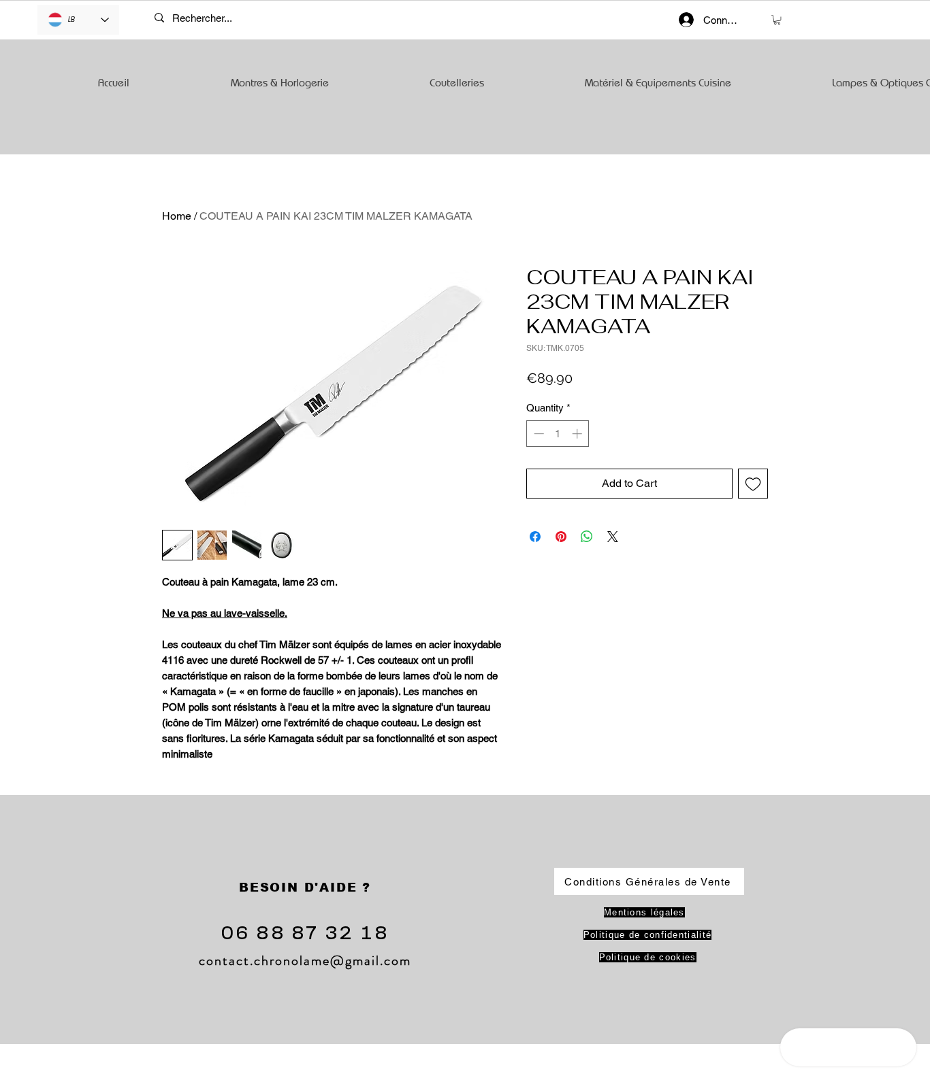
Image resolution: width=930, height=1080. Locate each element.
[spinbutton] (558, 433)
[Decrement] (537, 433)
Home (176, 215)
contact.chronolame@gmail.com (305, 961)
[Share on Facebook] (535, 536)
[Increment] (578, 433)
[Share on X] (613, 536)
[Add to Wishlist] (753, 484)
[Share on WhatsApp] (587, 536)
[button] (777, 19)
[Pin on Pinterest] (561, 536)
